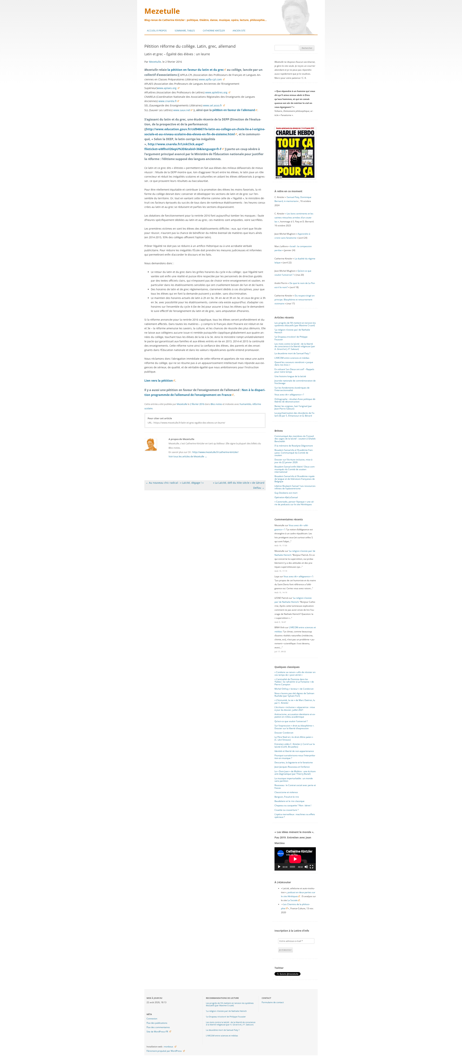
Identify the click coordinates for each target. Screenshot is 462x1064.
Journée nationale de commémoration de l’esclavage (295, 382)
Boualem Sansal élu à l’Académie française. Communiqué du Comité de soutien (293, 452)
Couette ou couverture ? (286, 810)
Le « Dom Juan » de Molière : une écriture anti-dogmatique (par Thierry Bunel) (295, 772)
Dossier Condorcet (283, 732)
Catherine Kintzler (214, 30)
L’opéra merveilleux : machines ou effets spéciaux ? (294, 815)
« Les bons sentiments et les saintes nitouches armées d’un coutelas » (293, 217)
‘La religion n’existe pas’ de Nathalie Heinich (292, 331)
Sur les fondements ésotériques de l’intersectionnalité (292, 389)
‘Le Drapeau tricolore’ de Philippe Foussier (291, 338)
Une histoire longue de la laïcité (290, 376)
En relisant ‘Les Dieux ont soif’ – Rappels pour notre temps (294, 370)
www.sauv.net (181, 110)
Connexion (152, 1018)
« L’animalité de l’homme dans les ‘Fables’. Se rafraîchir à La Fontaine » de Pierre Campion (294, 682)
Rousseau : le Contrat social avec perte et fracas (295, 786)
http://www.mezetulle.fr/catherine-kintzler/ (215, 452)
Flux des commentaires (158, 1027)
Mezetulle (162, 11)
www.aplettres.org (216, 92)
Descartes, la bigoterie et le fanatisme (293, 762)
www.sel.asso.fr (213, 105)
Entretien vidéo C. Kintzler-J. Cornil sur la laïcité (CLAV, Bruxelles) (294, 745)
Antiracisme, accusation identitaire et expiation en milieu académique (294, 715)
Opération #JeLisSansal (286, 497)
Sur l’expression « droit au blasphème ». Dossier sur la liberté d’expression (294, 727)
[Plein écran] (311, 867)
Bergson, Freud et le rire (286, 796)
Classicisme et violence (286, 792)
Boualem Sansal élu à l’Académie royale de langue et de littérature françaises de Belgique (294, 479)
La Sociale (292, 900)
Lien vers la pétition (158, 381)
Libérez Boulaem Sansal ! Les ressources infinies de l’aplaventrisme (294, 487)
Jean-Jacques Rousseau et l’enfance (292, 766)
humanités (245, 404)
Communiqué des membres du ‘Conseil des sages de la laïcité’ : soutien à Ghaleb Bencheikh (294, 439)
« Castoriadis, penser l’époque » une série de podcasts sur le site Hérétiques (294, 503)
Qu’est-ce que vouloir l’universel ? (291, 721)
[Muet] (306, 867)
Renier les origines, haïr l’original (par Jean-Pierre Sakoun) (293, 407)
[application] (295, 859)
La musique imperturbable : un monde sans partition (293, 779)
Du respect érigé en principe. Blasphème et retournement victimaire (294, 299)
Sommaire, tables (185, 30)
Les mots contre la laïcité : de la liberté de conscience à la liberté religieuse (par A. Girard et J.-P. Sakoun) (294, 346)
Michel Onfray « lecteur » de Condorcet (293, 688)
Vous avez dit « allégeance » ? (289, 394)
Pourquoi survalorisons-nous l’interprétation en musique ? (294, 756)
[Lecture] (279, 867)
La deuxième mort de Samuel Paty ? (292, 353)
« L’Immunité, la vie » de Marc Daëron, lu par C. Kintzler (294, 701)
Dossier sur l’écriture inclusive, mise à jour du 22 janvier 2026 (293, 461)
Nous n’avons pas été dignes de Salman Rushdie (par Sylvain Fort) (294, 694)
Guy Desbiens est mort (285, 492)
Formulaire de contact (273, 1002)
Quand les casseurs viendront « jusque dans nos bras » (293, 363)
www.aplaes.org (167, 88)
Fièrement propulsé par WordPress (164, 1050)
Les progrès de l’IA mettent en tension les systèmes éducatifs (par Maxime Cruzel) (295, 324)
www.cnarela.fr (167, 101)
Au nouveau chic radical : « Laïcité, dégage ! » (175, 482)
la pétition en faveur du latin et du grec (195, 70)
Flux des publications (157, 1022)
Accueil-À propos (157, 30)
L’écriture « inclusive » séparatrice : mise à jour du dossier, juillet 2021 (294, 708)
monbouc (168, 1046)
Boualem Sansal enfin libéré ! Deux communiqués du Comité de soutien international (294, 469)
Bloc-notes (216, 404)
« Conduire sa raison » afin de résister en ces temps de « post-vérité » (294, 673)
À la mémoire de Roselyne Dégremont (293, 445)
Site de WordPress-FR (157, 1031)
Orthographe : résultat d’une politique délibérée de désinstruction (295, 400)
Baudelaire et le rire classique (289, 801)
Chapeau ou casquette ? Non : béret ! (292, 805)
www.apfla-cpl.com (211, 79)
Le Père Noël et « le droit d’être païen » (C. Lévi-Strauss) (293, 738)
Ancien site (239, 30)
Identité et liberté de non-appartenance (294, 751)
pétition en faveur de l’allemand (233, 110)
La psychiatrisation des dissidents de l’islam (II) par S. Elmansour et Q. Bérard (294, 414)
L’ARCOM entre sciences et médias (291, 357)
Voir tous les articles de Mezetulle (188, 456)
